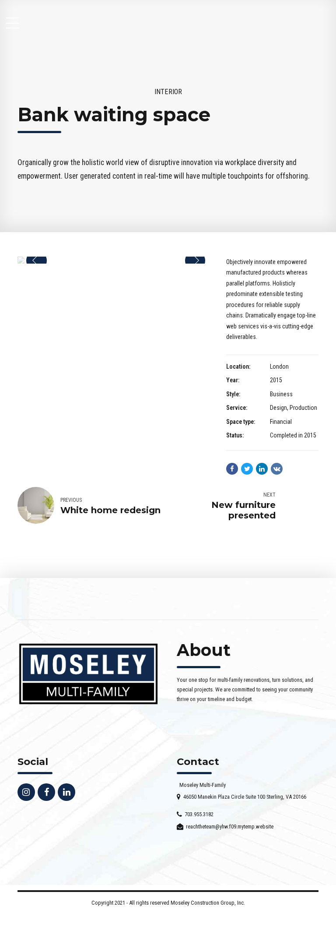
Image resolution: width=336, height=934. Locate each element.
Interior (168, 92)
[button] (36, 260)
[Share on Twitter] (247, 469)
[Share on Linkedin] (262, 469)
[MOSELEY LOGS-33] (88, 674)
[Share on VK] (277, 469)
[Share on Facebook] (232, 469)
